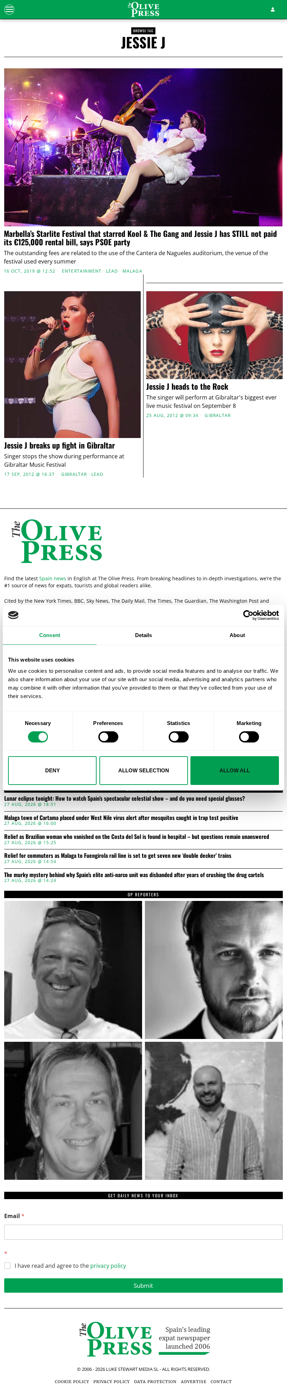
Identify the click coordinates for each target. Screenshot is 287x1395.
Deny (52, 770)
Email (14, 1216)
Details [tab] (143, 635)
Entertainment (82, 271)
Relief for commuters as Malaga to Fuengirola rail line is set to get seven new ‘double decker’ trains (117, 856)
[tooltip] (73, 970)
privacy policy (108, 1266)
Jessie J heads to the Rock (187, 386)
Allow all (234, 770)
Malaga (132, 271)
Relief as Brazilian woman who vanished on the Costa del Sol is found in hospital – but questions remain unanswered (136, 837)
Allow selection (143, 770)
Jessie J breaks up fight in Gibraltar (59, 445)
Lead (112, 271)
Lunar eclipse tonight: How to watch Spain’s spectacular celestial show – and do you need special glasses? (124, 798)
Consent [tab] (49, 635)
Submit (143, 1285)
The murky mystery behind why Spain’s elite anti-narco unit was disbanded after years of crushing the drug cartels (134, 875)
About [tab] (237, 635)
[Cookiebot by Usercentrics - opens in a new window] (248, 615)
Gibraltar (74, 474)
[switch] (108, 737)
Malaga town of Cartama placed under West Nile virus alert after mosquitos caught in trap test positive (121, 818)
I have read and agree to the (70, 1266)
